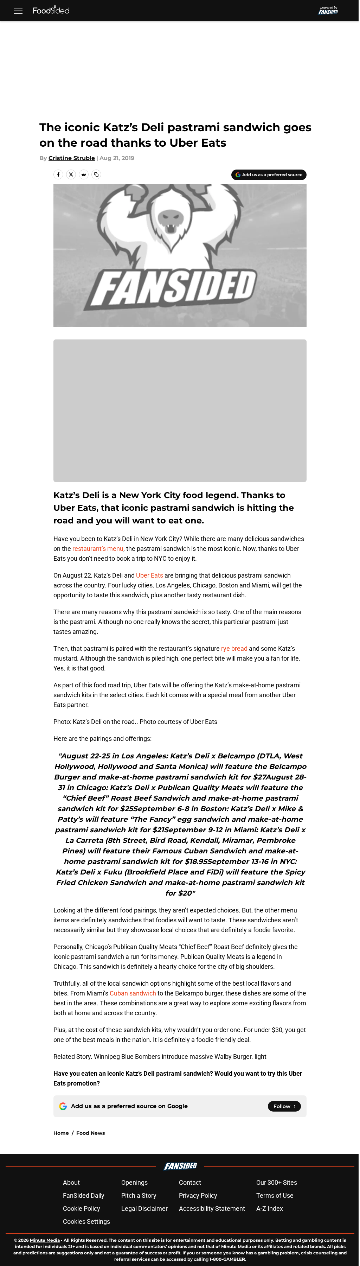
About (71, 1182)
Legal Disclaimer (144, 1208)
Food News (90, 1133)
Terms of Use (275, 1195)
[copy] (96, 174)
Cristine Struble (72, 158)
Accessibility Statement (212, 1208)
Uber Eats (149, 575)
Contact (190, 1182)
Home (61, 1133)
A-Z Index (269, 1208)
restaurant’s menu (97, 548)
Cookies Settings (86, 1221)
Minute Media (45, 1240)
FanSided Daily (83, 1195)
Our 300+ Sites (276, 1182)
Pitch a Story (138, 1195)
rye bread (234, 648)
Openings (134, 1182)
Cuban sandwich (133, 993)
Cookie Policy (81, 1208)
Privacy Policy (198, 1195)
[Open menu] (18, 10)
